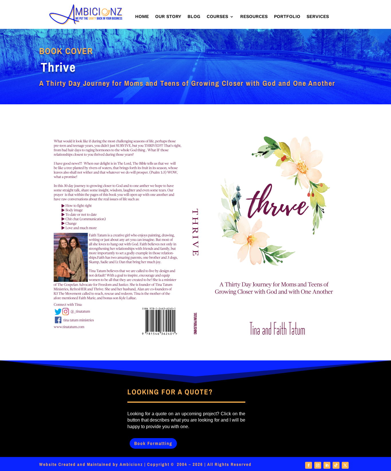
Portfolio (287, 17)
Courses (217, 17)
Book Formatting (153, 443)
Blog (193, 17)
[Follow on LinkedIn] (326, 465)
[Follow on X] (345, 465)
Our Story (168, 17)
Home (142, 17)
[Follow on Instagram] (317, 465)
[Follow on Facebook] (308, 465)
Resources (254, 17)
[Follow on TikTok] (336, 465)
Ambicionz (131, 464)
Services (318, 17)
